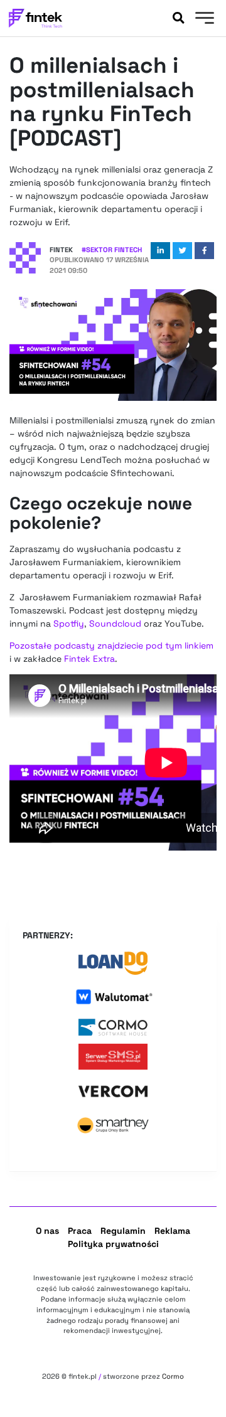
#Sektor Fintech (112, 249)
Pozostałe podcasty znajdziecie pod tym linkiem (111, 645)
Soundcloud (116, 623)
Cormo (173, 1376)
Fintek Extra (89, 658)
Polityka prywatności (113, 1244)
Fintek (61, 249)
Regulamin (123, 1230)
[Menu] (203, 19)
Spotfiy (68, 623)
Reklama (172, 1230)
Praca (80, 1230)
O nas (47, 1230)
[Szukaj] (178, 18)
